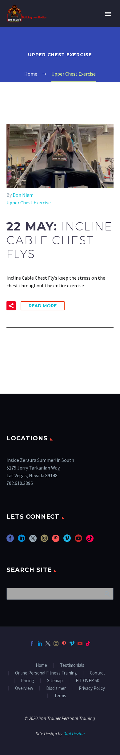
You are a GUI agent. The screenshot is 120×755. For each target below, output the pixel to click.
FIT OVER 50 (87, 680)
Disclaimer (56, 688)
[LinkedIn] (40, 643)
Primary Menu (108, 13)
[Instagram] (56, 643)
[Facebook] (32, 643)
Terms (60, 696)
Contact (97, 673)
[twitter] (33, 540)
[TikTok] (88, 643)
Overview (24, 688)
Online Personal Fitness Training (46, 673)
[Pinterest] (64, 643)
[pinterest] (55, 540)
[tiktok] (90, 540)
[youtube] (78, 540)
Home (41, 665)
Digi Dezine (74, 734)
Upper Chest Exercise (28, 202)
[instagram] (44, 540)
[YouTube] (80, 643)
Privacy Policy (92, 688)
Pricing (27, 680)
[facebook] (10, 540)
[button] (11, 305)
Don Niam (23, 195)
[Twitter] (48, 643)
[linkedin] (21, 540)
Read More (43, 306)
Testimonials (72, 665)
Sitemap (55, 680)
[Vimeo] (72, 643)
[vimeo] (67, 540)
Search (107, 594)
